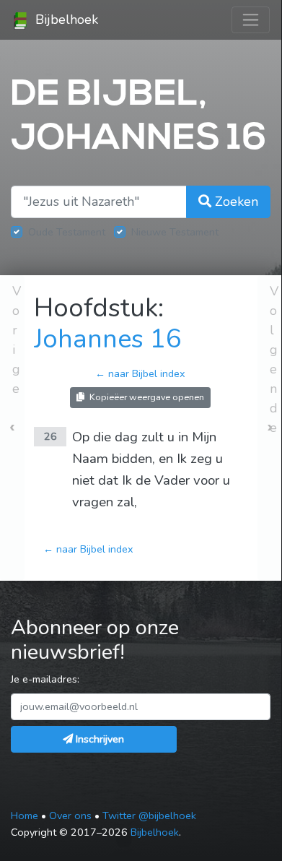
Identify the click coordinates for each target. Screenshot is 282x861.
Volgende (274, 359)
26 (50, 436)
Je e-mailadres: (45, 679)
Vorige (16, 339)
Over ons (70, 815)
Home (24, 815)
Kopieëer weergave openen (145, 397)
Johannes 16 (108, 339)
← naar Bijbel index (140, 373)
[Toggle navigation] (251, 20)
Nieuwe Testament (175, 232)
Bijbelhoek (65, 19)
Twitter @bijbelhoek (149, 815)
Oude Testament (66, 232)
